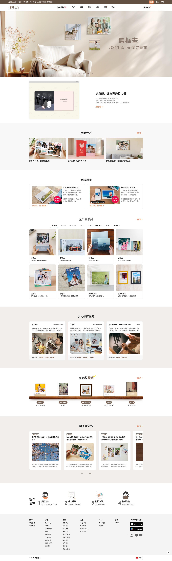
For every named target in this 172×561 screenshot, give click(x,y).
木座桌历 (85, 357)
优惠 (105, 7)
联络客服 (83, 526)
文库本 (41, 357)
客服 (162, 2)
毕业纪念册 (66, 549)
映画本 (118, 357)
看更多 (139, 133)
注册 (151, 2)
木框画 (46, 357)
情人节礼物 (66, 534)
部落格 (101, 526)
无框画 (52, 357)
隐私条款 (83, 531)
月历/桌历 (48, 528)
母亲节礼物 (66, 537)
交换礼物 (65, 546)
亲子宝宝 (65, 528)
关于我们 (102, 523)
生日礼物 (65, 526)
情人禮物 (60, 7)
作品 (89, 7)
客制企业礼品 (84, 528)
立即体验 (98, 107)
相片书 (47, 526)
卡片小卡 (48, 537)
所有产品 (48, 523)
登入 (157, 2)
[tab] (73, 7)
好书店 (117, 523)
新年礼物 (65, 543)
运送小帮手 (49, 543)
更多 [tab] (113, 7)
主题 (81, 7)
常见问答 (83, 523)
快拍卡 (92, 357)
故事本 (79, 357)
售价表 (47, 546)
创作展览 (32, 526)
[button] (40, 390)
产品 (73, 7)
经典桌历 (124, 357)
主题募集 (32, 523)
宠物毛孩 (65, 531)
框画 (46, 531)
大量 (97, 7)
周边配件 (48, 540)
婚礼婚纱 (65, 523)
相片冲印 (48, 534)
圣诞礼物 (65, 540)
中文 (140, 558)
